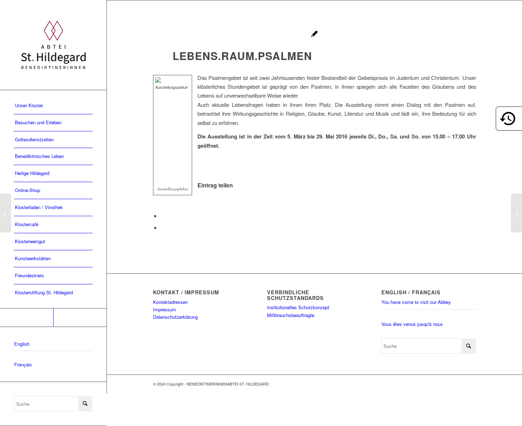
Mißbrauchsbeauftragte (290, 315)
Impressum (164, 309)
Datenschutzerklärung (175, 316)
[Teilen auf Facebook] (163, 215)
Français (23, 364)
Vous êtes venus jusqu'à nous (412, 324)
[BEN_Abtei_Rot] (53, 45)
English (21, 343)
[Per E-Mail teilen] (163, 227)
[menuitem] (53, 105)
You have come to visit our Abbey (416, 302)
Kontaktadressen (170, 302)
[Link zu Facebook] (26, 317)
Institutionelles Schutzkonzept (298, 307)
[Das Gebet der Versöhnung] (5, 213)
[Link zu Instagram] (80, 317)
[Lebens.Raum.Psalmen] (314, 34)
